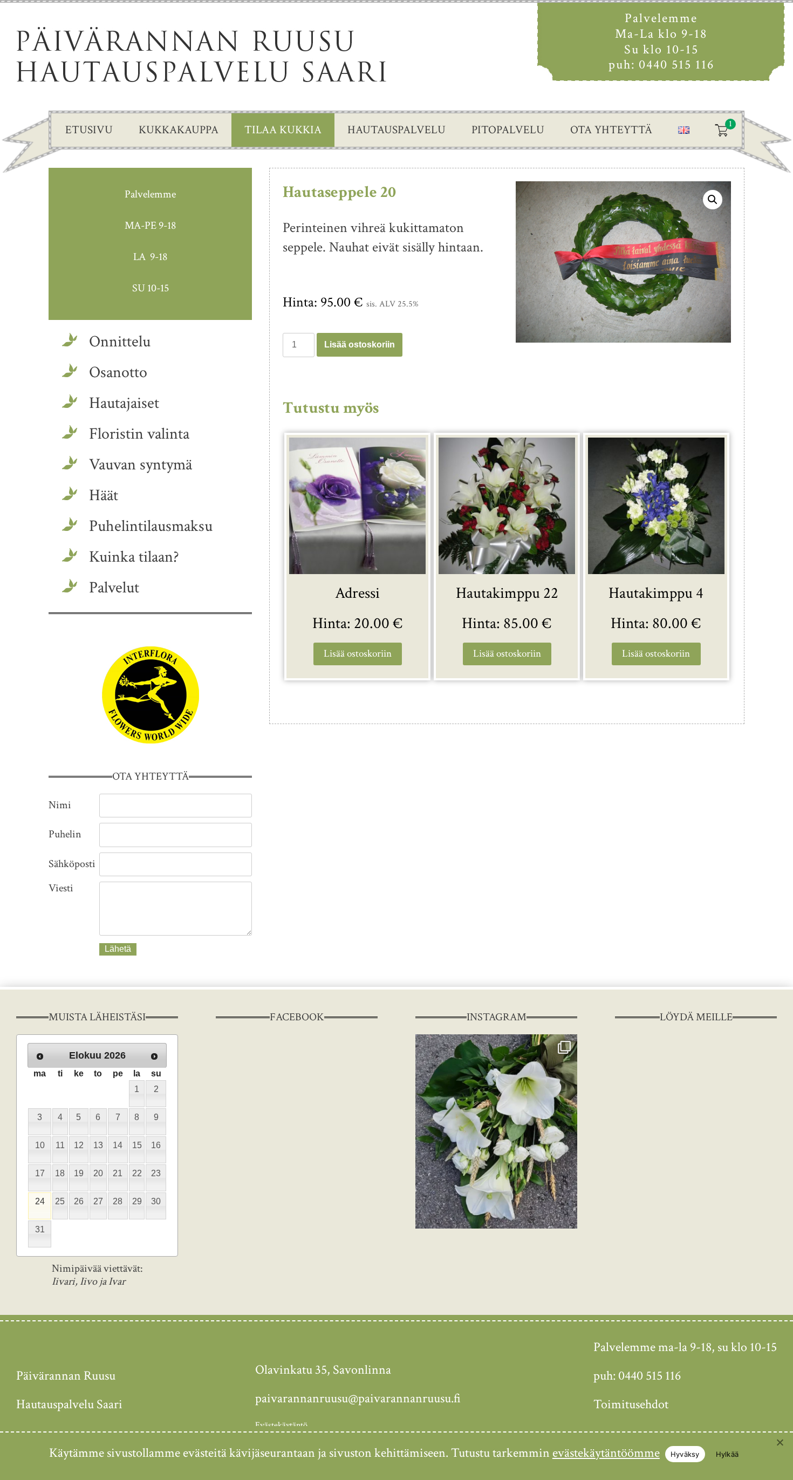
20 (98, 1173)
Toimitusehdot (630, 1404)
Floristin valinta (139, 434)
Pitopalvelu (507, 129)
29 (137, 1201)
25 (60, 1201)
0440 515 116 (676, 64)
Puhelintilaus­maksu (151, 526)
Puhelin (65, 834)
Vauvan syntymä (140, 464)
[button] (712, 199)
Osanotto (118, 372)
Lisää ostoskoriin (359, 344)
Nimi (60, 805)
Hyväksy (685, 1454)
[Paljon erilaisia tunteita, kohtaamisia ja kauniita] (496, 1131)
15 (137, 1145)
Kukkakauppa (178, 129)
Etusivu (89, 129)
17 (40, 1173)
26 (79, 1201)
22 (137, 1173)
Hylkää (727, 1454)
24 (40, 1201)
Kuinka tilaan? (134, 557)
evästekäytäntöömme (606, 1452)
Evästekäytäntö (281, 1425)
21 (117, 1173)
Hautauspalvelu (396, 129)
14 (117, 1145)
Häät (103, 495)
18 (60, 1173)
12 (79, 1145)
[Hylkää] (779, 1442)
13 (98, 1145)
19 (79, 1173)
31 (40, 1229)
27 (98, 1201)
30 (156, 1201)
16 (156, 1145)
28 (117, 1201)
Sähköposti (72, 863)
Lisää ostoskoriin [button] (358, 653)
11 (60, 1145)
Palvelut (114, 587)
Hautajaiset (124, 403)
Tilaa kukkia (283, 129)
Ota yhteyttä (611, 129)
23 (156, 1173)
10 (40, 1145)
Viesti (61, 888)
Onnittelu (120, 341)
